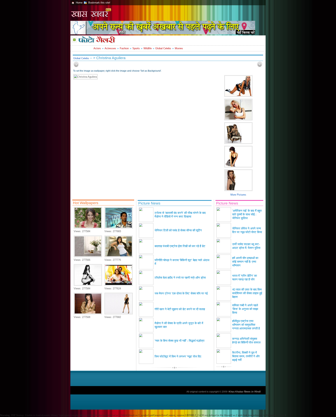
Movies (179, 48)
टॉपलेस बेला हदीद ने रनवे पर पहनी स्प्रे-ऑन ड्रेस (180, 277)
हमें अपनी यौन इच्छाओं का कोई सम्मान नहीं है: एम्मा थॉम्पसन (245, 261)
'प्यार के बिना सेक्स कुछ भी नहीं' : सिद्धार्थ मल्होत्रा (179, 340)
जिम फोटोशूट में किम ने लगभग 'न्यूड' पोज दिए (178, 356)
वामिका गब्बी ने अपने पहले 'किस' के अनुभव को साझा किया (245, 309)
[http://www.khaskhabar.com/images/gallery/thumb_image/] (76, 67)
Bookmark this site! (99, 2)
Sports (136, 48)
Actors (97, 48)
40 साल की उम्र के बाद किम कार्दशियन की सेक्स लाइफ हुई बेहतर (247, 293)
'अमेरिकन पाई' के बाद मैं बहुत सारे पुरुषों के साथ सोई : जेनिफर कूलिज (247, 214)
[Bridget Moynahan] (118, 313)
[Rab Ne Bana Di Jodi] (118, 285)
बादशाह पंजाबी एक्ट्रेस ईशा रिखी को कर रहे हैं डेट (180, 246)
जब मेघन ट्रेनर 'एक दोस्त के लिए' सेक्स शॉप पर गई (181, 293)
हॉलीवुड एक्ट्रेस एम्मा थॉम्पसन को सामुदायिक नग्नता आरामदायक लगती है (246, 325)
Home (79, 2)
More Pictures (238, 194)
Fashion (124, 48)
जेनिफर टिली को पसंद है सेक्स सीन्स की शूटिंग (178, 230)
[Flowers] (88, 256)
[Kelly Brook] (88, 285)
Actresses (110, 48)
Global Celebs (163, 48)
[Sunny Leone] (118, 256)
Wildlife (148, 48)
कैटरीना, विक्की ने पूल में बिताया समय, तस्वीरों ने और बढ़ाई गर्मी (246, 356)
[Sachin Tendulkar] (118, 227)
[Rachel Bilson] (88, 227)
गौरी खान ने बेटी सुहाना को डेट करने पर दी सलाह (180, 309)
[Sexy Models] (88, 313)
